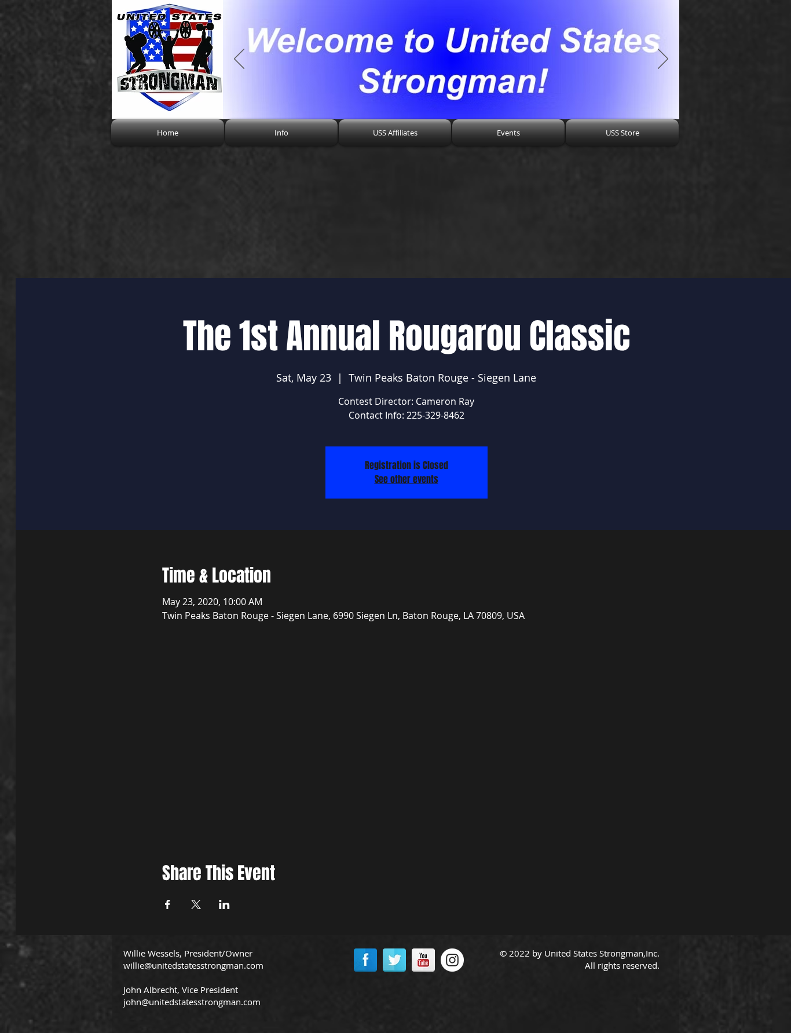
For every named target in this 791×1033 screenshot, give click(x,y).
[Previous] (239, 60)
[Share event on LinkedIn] (224, 904)
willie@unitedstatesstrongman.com (193, 965)
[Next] (663, 60)
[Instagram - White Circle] (452, 960)
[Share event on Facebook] (167, 904)
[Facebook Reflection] (365, 960)
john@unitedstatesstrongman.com (192, 1002)
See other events (406, 479)
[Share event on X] (196, 904)
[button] (281, 132)
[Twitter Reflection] (394, 960)
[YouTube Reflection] (423, 960)
